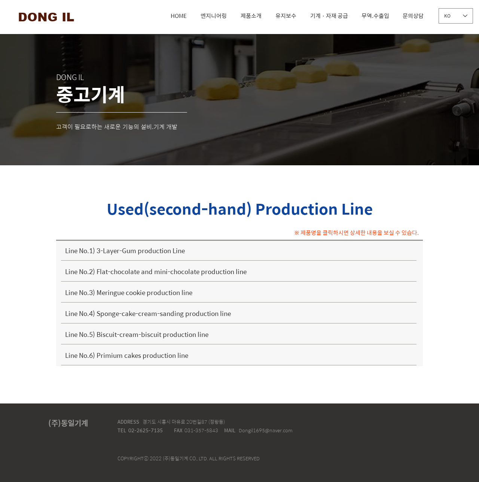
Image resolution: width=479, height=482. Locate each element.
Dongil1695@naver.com (266, 430)
